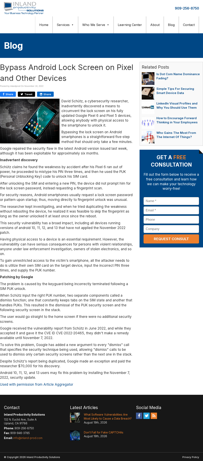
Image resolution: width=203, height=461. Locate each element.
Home (43, 25)
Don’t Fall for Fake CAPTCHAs (103, 432)
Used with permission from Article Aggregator (36, 384)
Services (63, 25)
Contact (189, 25)
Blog (171, 25)
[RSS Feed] (154, 416)
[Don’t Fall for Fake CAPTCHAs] (75, 435)
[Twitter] (146, 416)
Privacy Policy (190, 457)
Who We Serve (93, 25)
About (155, 25)
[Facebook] (139, 416)
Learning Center (130, 25)
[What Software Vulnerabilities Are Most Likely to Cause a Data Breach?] (75, 418)
